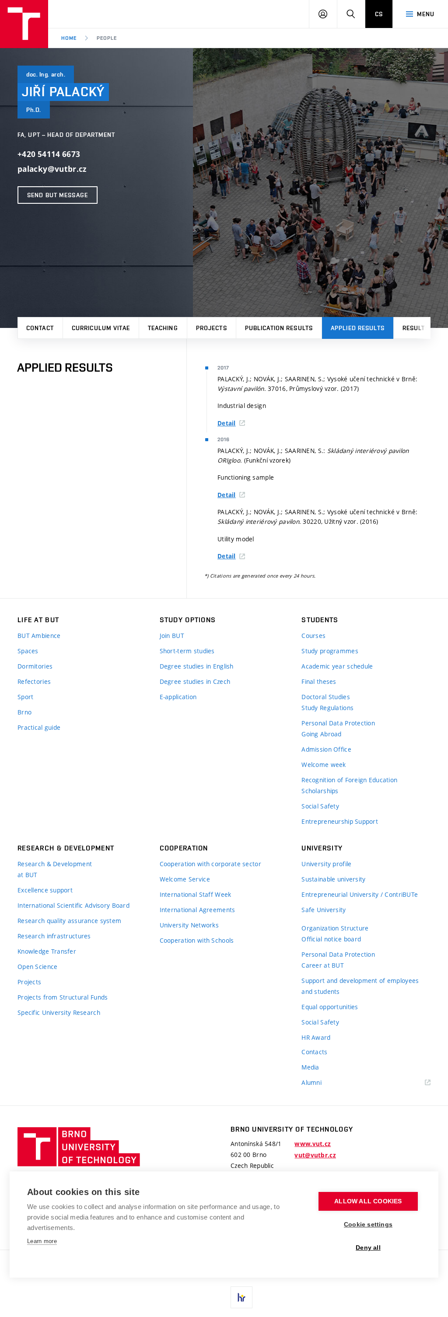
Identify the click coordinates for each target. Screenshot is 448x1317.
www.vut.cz (312, 1144)
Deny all (368, 1247)
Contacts (314, 1052)
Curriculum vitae (101, 327)
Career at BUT (322, 965)
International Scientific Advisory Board (74, 905)
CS (379, 13)
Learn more (42, 1241)
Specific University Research (59, 1012)
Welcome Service (185, 879)
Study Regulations (327, 708)
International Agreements (197, 910)
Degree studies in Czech (195, 681)
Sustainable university (333, 879)
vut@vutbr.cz (315, 1155)
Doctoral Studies (325, 697)
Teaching (163, 327)
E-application (178, 697)
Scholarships (319, 791)
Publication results (279, 327)
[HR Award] (241, 1297)
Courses (313, 635)
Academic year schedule (337, 666)
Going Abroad (321, 734)
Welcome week (323, 764)
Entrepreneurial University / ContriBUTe (359, 894)
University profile (326, 864)
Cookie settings (368, 1224)
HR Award (315, 1037)
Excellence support (45, 890)
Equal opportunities (329, 1007)
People (107, 38)
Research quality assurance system (69, 920)
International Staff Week (195, 894)
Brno (25, 712)
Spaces (28, 651)
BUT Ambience (39, 635)
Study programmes (329, 651)
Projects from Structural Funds (63, 997)
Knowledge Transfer (47, 951)
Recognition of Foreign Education (349, 780)
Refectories (34, 681)
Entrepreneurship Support (339, 821)
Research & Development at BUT (55, 869)
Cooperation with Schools (197, 940)
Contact (40, 327)
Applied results (358, 327)
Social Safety (320, 806)
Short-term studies (187, 651)
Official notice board (331, 939)
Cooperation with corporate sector (210, 864)
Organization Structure (334, 928)
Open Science (37, 966)
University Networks (189, 925)
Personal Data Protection (338, 723)
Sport (25, 697)
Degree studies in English (197, 666)
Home (69, 38)
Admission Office (326, 749)
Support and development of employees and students (360, 986)
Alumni (311, 1082)
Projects (211, 327)
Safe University (323, 910)
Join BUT (172, 635)
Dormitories (35, 666)
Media (310, 1067)
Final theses (318, 681)
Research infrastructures (54, 936)
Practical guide (39, 727)
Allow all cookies (368, 1201)
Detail (226, 423)
